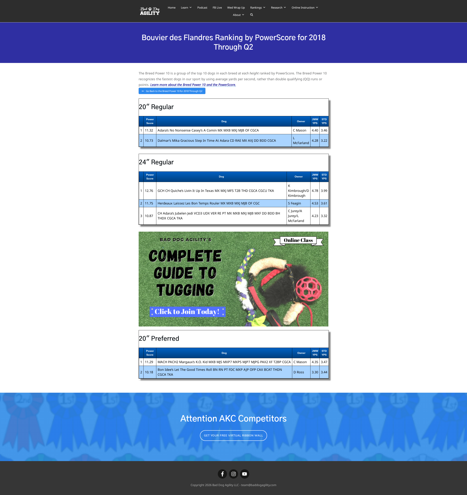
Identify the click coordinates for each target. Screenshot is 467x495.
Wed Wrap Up (236, 7)
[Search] (251, 14)
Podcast (202, 7)
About (237, 15)
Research (276, 7)
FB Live (217, 7)
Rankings (256, 7)
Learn (184, 7)
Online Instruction (303, 7)
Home (171, 7)
